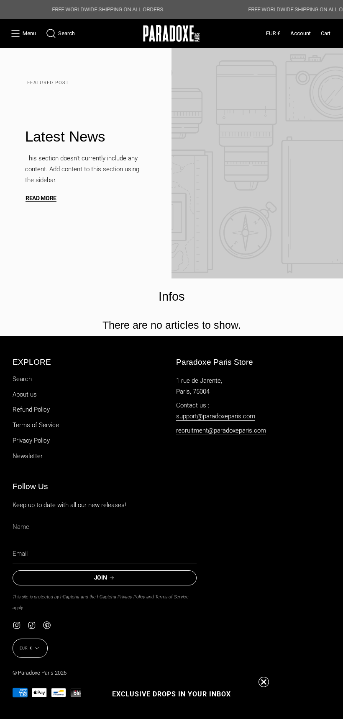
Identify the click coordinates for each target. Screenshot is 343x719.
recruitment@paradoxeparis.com (221, 430)
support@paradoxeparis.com (215, 416)
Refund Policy (31, 409)
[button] (60, 33)
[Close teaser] (264, 682)
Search (22, 379)
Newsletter (28, 456)
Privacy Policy (31, 440)
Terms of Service (36, 425)
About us (25, 394)
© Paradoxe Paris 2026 (40, 673)
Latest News (65, 136)
